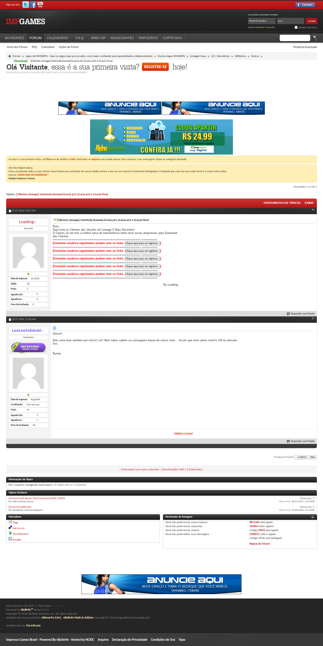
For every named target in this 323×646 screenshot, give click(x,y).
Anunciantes (122, 38)
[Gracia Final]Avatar (20, 506)
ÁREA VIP (98, 38)
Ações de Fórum (69, 47)
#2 (313, 318)
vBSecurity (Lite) (51, 617)
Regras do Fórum (260, 543)
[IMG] (261, 530)
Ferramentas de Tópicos (282, 202)
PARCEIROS (148, 38)
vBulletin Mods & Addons (78, 617)
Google (17, 539)
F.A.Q (80, 38)
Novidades (14, 38)
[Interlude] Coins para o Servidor (141, 469)
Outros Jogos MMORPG (171, 56)
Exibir (309, 202)
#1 (313, 210)
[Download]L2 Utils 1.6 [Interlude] (181, 469)
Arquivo (103, 640)
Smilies (254, 526)
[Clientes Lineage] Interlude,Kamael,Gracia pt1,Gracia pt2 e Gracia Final (62, 194)
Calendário (48, 47)
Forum (35, 38)
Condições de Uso (163, 640)
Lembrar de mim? (308, 27)
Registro (271, 27)
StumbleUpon (21, 534)
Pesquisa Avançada (305, 47)
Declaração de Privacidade (129, 640)
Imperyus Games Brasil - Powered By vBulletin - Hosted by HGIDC (50, 640)
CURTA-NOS (172, 38)
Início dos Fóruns (17, 47)
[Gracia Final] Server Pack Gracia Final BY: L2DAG (37, 498)
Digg (15, 522)
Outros (255, 56)
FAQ (34, 47)
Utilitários (240, 56)
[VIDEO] (254, 534)
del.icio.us (18, 528)
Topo (312, 457)
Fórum (16, 56)
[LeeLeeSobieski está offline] (28, 373)
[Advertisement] (161, 89)
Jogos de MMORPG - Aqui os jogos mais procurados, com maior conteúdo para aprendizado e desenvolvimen (88, 56)
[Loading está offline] (28, 253)
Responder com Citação (303, 314)
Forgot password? (256, 27)
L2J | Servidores (220, 56)
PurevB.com (33, 625)
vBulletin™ (26, 609)
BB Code (254, 522)
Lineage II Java (198, 56)
